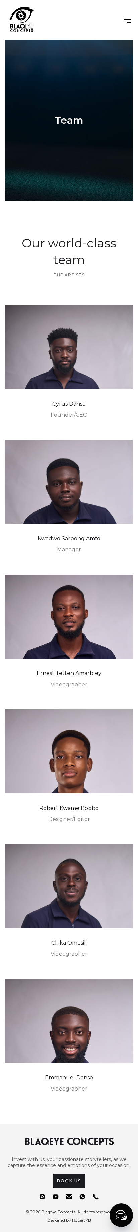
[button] (127, 20)
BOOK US (69, 1180)
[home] (20, 20)
